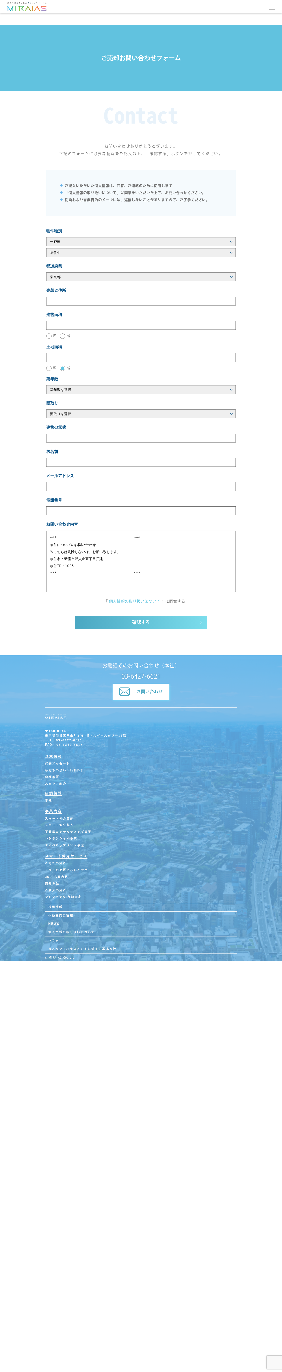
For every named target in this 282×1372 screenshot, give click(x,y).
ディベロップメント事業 (64, 845)
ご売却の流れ (56, 863)
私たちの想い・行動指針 (64, 770)
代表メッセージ (57, 763)
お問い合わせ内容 (62, 524)
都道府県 (54, 266)
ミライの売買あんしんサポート (70, 870)
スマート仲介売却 (59, 818)
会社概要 (52, 777)
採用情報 (55, 907)
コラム (53, 940)
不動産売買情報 (60, 915)
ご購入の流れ (56, 890)
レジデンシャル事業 (61, 838)
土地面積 (54, 347)
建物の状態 (56, 427)
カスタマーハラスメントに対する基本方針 (82, 949)
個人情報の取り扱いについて (134, 601)
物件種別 (54, 231)
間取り (52, 403)
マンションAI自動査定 (63, 897)
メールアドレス (60, 476)
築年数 (52, 379)
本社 (48, 800)
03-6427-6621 (141, 676)
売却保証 (52, 883)
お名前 (52, 452)
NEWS (53, 924)
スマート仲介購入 (59, 825)
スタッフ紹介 (56, 783)
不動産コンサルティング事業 (68, 832)
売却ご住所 (56, 290)
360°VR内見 (56, 877)
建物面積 (54, 315)
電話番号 (54, 500)
